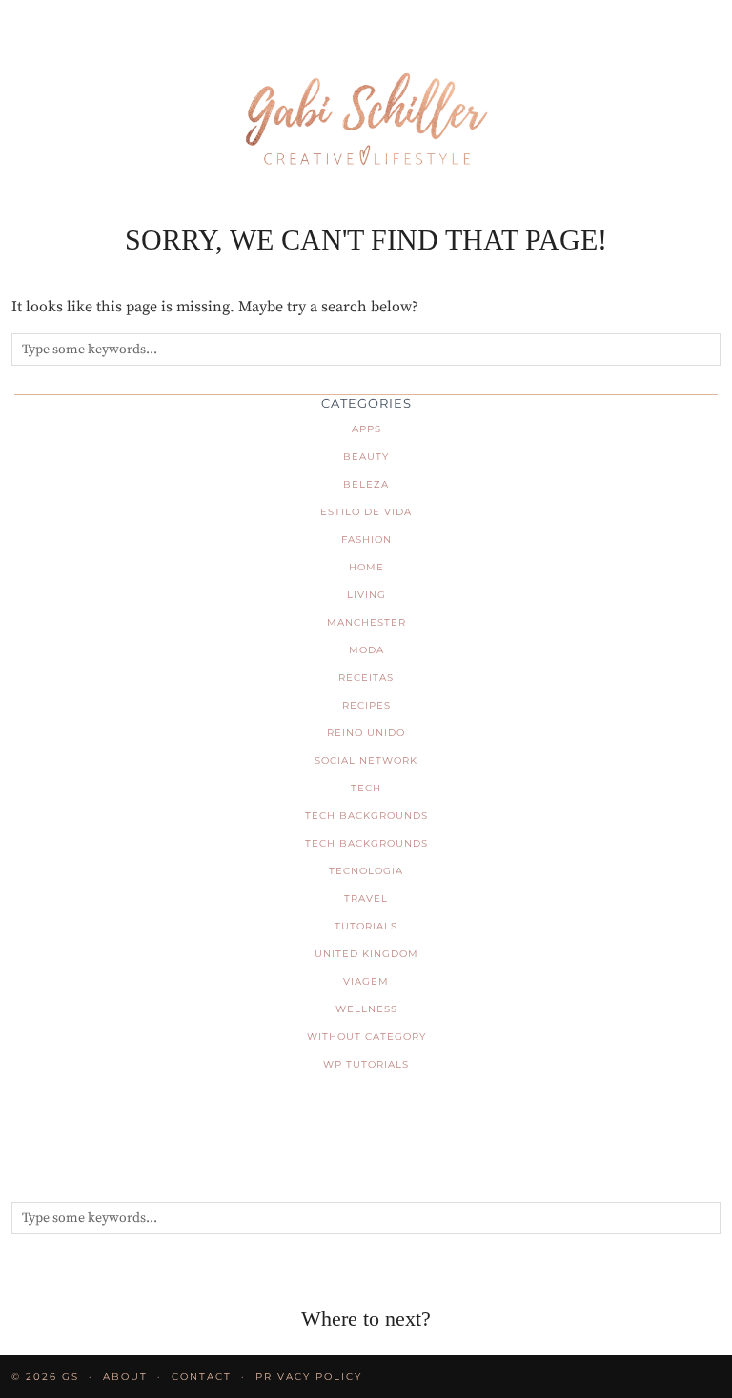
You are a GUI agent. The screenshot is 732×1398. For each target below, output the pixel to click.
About (125, 1376)
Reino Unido (366, 733)
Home (366, 567)
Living (366, 595)
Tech (366, 788)
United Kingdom (366, 954)
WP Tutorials (366, 1064)
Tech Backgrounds (366, 815)
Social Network (366, 760)
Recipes (366, 705)
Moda (366, 650)
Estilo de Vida (366, 512)
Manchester (366, 622)
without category (366, 1036)
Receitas (366, 677)
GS (70, 1376)
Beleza (366, 484)
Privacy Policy (308, 1376)
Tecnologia (366, 871)
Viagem (366, 981)
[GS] (366, 89)
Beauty (366, 456)
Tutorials (366, 926)
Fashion (366, 539)
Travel (366, 898)
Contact (202, 1376)
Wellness (366, 1009)
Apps (366, 429)
